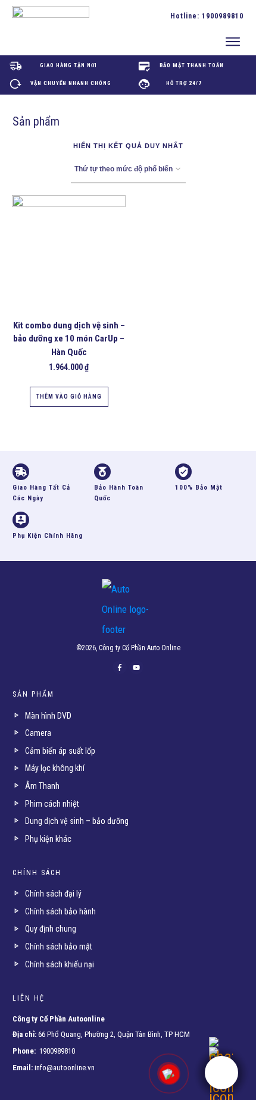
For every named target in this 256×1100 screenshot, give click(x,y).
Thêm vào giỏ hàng (69, 396)
